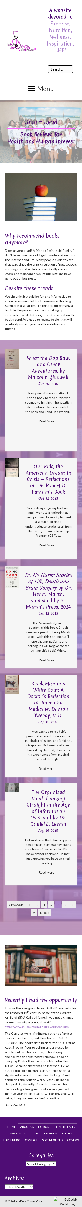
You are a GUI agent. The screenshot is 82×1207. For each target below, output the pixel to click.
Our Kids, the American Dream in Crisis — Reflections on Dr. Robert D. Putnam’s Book (48, 479)
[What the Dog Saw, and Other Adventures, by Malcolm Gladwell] (12, 359)
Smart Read (18, 1133)
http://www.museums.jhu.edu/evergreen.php (37, 1027)
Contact (31, 1140)
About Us (27, 1126)
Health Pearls (65, 1126)
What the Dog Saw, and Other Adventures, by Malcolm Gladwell (48, 368)
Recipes (67, 1133)
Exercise (44, 1126)
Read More (48, 421)
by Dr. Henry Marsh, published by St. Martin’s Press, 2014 (48, 591)
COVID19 (73, 1140)
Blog (34, 1133)
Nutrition (50, 1133)
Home (11, 1126)
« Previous (16, 905)
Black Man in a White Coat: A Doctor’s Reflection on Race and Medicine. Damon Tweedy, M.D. (48, 699)
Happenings (11, 1140)
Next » (44, 913)
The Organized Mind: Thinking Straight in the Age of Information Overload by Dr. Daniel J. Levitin (48, 808)
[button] (41, 88)
